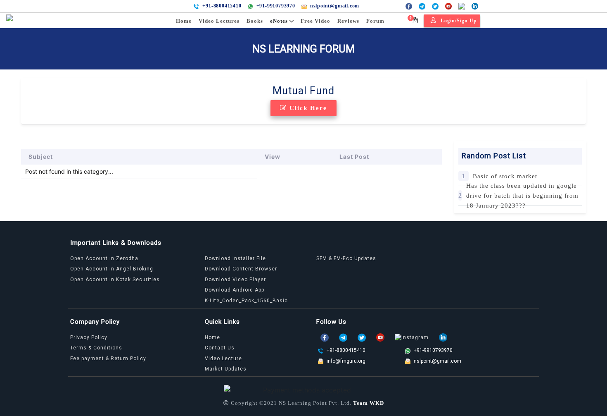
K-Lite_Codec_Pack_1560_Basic (246, 301)
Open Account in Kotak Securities (115, 279)
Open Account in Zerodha (104, 258)
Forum (375, 21)
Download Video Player (235, 279)
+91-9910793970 (275, 6)
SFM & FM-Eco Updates (346, 258)
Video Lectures (219, 21)
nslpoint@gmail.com (334, 6)
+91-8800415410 (221, 6)
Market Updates (226, 369)
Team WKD (368, 403)
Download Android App (234, 290)
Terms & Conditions (96, 348)
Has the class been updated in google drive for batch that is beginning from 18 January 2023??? (522, 195)
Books (255, 21)
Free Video (315, 21)
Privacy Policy (88, 337)
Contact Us (220, 348)
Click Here (307, 108)
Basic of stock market (505, 176)
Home (184, 21)
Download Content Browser (241, 269)
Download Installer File (235, 258)
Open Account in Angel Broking (111, 269)
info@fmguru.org (346, 361)
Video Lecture (223, 358)
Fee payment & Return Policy (108, 358)
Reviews (348, 21)
